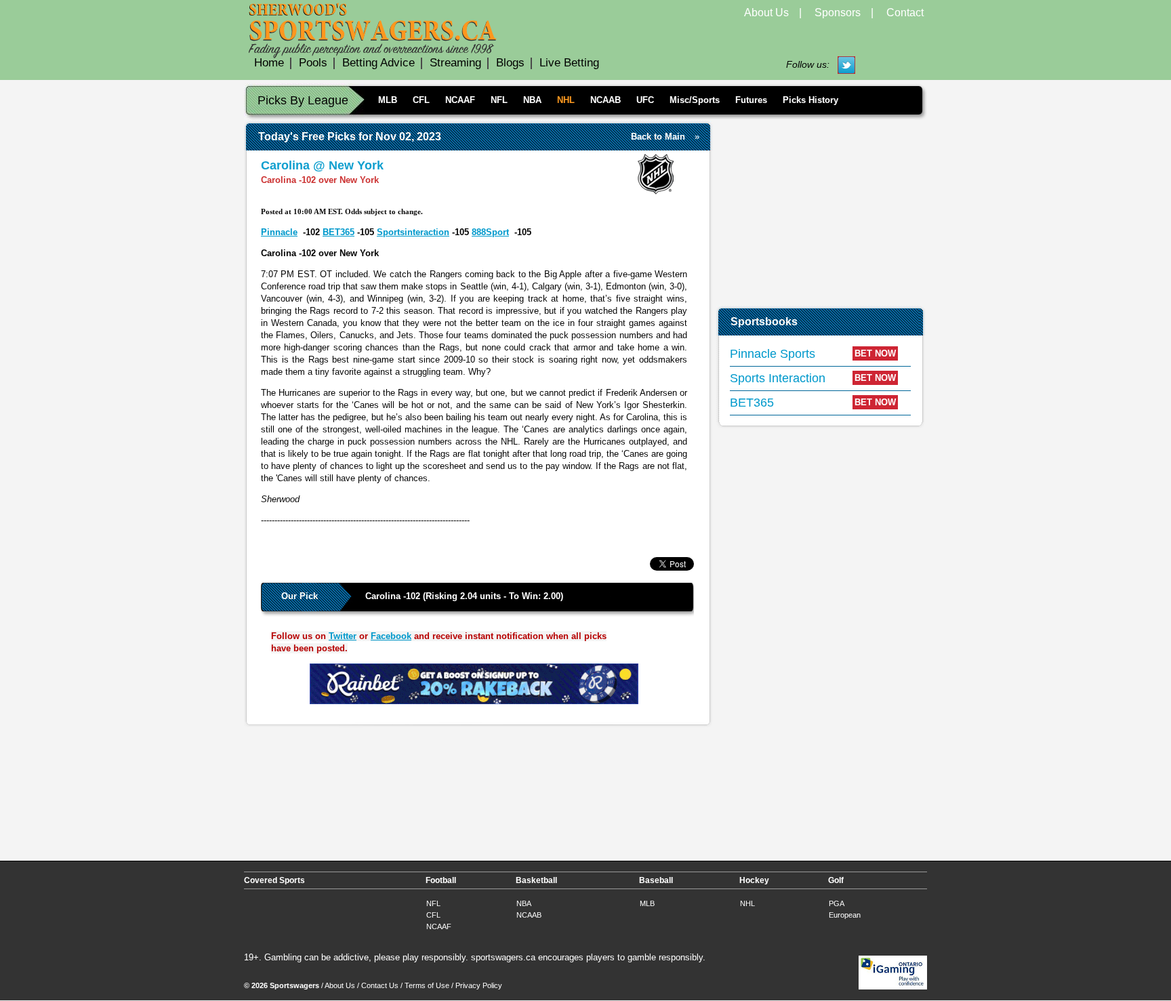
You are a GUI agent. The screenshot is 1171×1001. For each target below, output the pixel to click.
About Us (766, 12)
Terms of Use (427, 985)
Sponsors (838, 12)
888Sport (490, 232)
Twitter (342, 636)
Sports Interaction (777, 378)
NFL (499, 100)
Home (269, 62)
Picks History (810, 100)
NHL (566, 100)
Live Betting (569, 62)
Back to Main (658, 136)
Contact (905, 12)
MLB (387, 100)
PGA (836, 903)
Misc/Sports (695, 100)
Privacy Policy (478, 985)
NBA (532, 100)
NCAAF (460, 100)
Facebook (391, 636)
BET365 (338, 232)
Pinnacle (279, 232)
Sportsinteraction (413, 232)
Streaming (455, 62)
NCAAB (605, 100)
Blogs (510, 62)
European (845, 915)
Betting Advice (378, 62)
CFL (421, 100)
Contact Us (379, 985)
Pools (313, 62)
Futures (751, 100)
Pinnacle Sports (772, 354)
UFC (645, 100)
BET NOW (875, 353)
